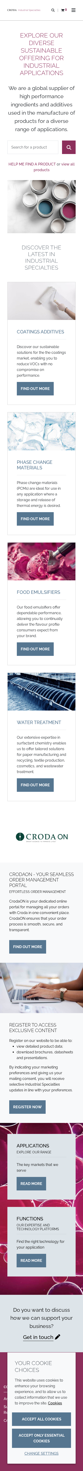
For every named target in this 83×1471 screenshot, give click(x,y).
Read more (31, 1184)
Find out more (35, 389)
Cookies (55, 1403)
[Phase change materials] (41, 431)
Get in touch (38, 1337)
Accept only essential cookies (42, 1438)
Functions (30, 1219)
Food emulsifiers (38, 592)
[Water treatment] (41, 692)
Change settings (41, 1453)
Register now (27, 1107)
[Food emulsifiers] (41, 561)
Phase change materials (34, 465)
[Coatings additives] (41, 301)
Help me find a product (32, 164)
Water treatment (39, 722)
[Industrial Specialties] (24, 10)
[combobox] (32, 147)
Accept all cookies (41, 1419)
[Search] (69, 147)
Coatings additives (40, 332)
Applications (33, 1146)
